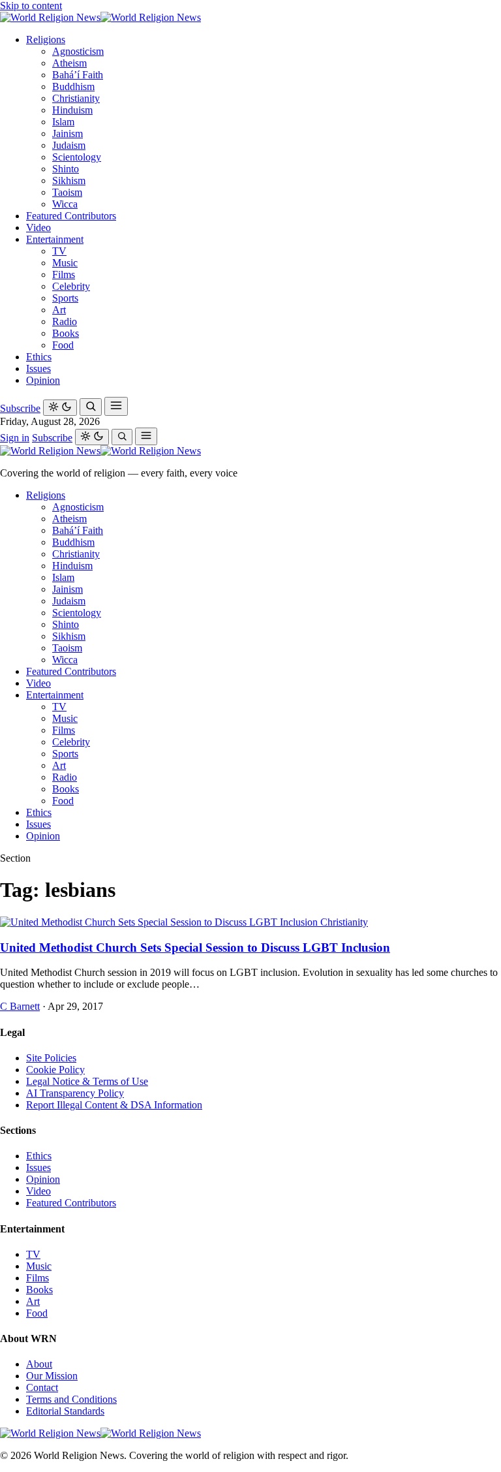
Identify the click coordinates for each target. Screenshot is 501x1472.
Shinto (65, 168)
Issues (38, 368)
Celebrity (71, 286)
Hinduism (72, 110)
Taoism (67, 192)
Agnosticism (78, 51)
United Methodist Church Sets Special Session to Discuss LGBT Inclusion (195, 947)
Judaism (68, 145)
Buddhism (73, 86)
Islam (63, 121)
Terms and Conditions (71, 1399)
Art (59, 309)
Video (38, 227)
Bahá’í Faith (77, 74)
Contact (42, 1387)
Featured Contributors (71, 215)
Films (63, 274)
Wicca (65, 204)
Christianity (76, 98)
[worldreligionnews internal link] (100, 17)
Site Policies (51, 1057)
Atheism (69, 63)
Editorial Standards (65, 1411)
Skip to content (31, 5)
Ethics (39, 356)
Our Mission (52, 1375)
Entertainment (55, 239)
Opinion (43, 380)
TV (59, 251)
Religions (45, 39)
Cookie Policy (55, 1069)
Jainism (67, 133)
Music (65, 262)
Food (63, 345)
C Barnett (20, 1006)
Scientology (76, 157)
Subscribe (20, 408)
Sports (65, 298)
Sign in (14, 437)
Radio (64, 321)
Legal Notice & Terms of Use (87, 1081)
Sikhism (68, 180)
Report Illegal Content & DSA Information (114, 1104)
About (39, 1364)
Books (65, 333)
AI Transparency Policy (75, 1093)
